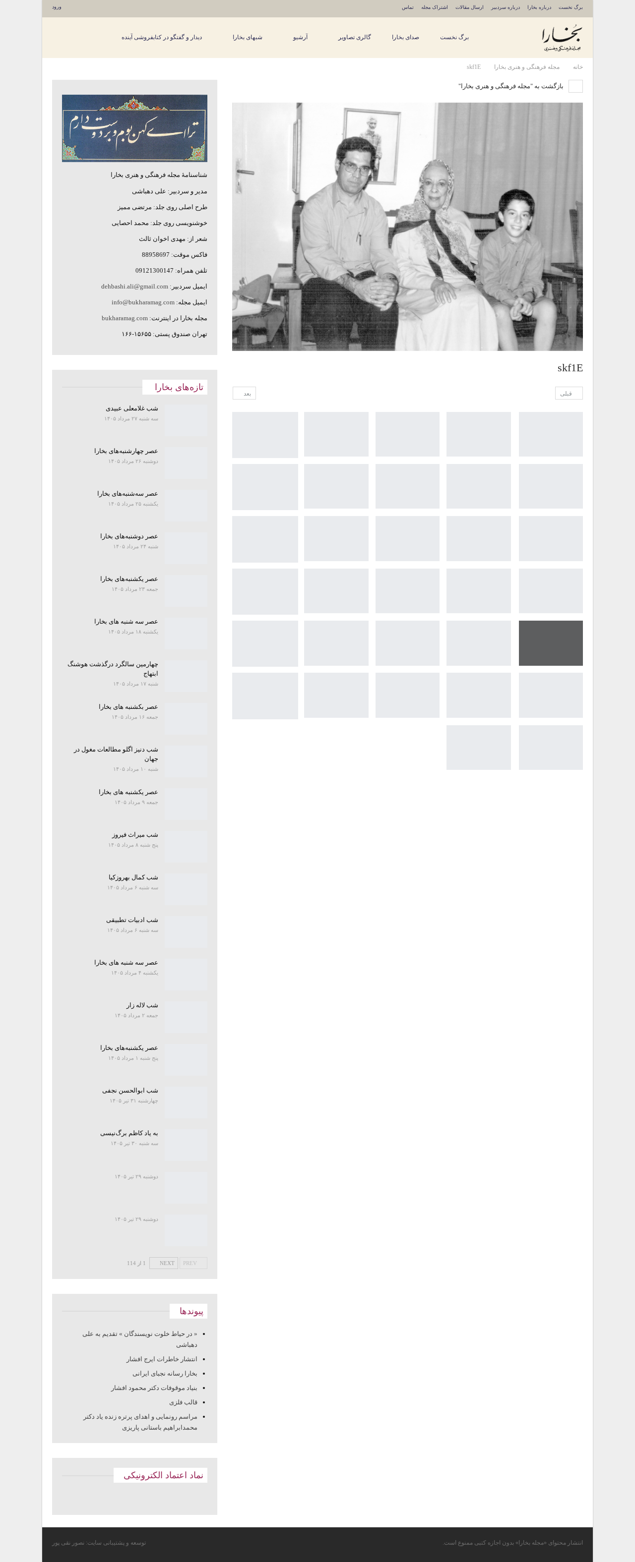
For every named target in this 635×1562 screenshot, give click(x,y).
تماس (408, 7)
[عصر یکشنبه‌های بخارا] (186, 591)
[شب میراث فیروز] (186, 847)
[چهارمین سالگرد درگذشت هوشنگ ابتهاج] (186, 676)
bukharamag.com (125, 318)
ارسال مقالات (469, 7)
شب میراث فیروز (135, 834)
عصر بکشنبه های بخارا (128, 706)
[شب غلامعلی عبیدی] (186, 420)
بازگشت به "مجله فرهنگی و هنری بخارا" (511, 86)
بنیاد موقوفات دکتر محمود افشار (154, 1387)
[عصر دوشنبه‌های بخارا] (186, 548)
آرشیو (300, 37)
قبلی (566, 393)
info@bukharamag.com (143, 302)
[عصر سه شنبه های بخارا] (186, 633)
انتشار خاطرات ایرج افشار (162, 1359)
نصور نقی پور (68, 1542)
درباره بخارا (539, 7)
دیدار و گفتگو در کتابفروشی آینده (162, 37)
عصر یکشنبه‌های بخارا (129, 578)
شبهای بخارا (247, 37)
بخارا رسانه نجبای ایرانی (164, 1373)
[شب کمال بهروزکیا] (186, 889)
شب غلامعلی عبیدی (132, 408)
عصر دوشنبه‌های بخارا (129, 536)
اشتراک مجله (434, 7)
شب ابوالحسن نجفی (130, 1090)
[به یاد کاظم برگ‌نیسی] (186, 1145)
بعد (246, 393)
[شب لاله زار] (186, 1017)
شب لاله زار (142, 1005)
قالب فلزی (183, 1402)
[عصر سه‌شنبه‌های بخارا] (186, 505)
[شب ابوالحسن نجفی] (186, 1102)
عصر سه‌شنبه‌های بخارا (127, 493)
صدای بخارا (405, 37)
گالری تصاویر (354, 37)
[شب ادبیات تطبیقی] (186, 932)
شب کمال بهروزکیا (133, 877)
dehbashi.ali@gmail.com (134, 286)
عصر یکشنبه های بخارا (128, 792)
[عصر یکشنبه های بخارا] (186, 804)
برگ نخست (571, 7)
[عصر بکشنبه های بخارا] (186, 719)
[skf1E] (551, 434)
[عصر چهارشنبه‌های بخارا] (186, 463)
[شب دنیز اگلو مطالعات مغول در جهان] (186, 761)
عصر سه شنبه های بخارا (126, 621)
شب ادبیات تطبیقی (132, 920)
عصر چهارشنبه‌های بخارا (126, 451)
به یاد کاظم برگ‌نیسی (129, 1133)
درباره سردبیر (505, 7)
